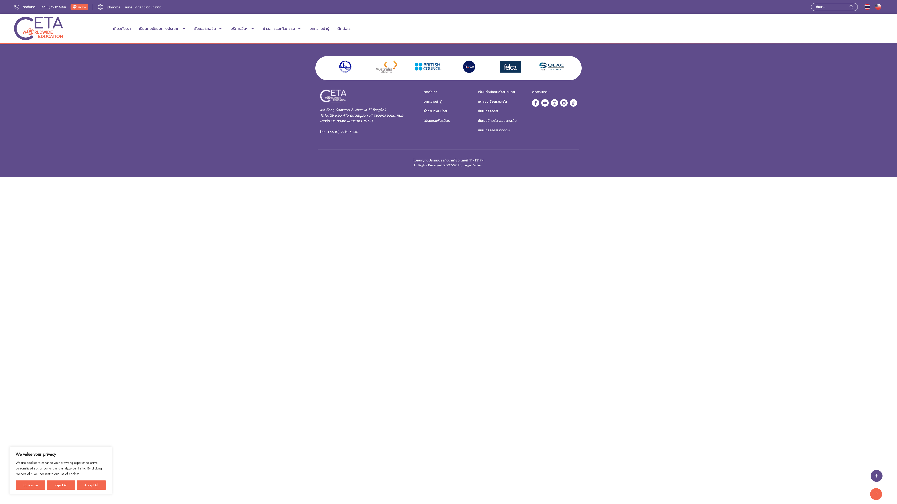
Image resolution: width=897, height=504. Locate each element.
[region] (60, 471)
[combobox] (830, 7)
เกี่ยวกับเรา (122, 28)
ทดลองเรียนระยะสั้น (492, 101)
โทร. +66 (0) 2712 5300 (339, 131)
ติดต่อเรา (344, 28)
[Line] (564, 103)
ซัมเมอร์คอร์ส (205, 28)
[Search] (854, 7)
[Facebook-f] (535, 103)
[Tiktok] (573, 103)
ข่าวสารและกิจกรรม (279, 28)
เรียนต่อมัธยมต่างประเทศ (159, 28)
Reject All (61, 485)
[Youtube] (545, 103)
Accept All (91, 485)
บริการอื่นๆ (239, 28)
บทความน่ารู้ (319, 28)
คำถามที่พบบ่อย (435, 111)
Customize (30, 485)
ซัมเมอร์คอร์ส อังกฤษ (494, 130)
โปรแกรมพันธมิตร (437, 120)
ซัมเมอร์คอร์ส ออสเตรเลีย (497, 120)
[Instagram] (554, 103)
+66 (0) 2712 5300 (53, 7)
